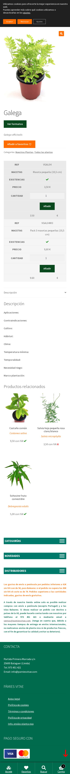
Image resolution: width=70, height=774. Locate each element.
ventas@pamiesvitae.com (17, 620)
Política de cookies (18, 705)
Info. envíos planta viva (21, 723)
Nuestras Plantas (24, 152)
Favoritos (26, 771)
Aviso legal (14, 698)
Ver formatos (15, 124)
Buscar (43, 771)
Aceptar (9, 21)
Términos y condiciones (21, 711)
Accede (8, 771)
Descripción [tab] (10, 292)
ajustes (26, 12)
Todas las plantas (43, 152)
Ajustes (39, 21)
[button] (61, 33)
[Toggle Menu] (62, 541)
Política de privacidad (20, 717)
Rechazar (25, 21)
